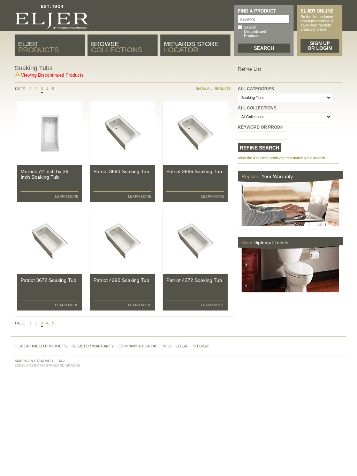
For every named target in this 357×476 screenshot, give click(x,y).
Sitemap (201, 346)
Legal (182, 346)
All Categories (256, 88)
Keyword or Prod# (260, 127)
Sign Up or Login (319, 45)
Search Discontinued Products (255, 31)
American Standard (34, 361)
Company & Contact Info (145, 346)
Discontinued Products (41, 346)
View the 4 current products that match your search (281, 158)
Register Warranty (92, 346)
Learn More (66, 196)
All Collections (257, 108)
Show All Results (213, 89)
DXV (61, 361)
